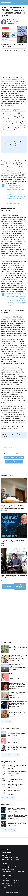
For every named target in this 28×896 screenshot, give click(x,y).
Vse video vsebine (7, 830)
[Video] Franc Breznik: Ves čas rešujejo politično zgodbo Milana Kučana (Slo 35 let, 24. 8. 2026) (18, 703)
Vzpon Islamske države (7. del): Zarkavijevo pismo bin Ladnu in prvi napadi (18, 666)
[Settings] (24, 51)
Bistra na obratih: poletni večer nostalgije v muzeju (17, 772)
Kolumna (6, 27)
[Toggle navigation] (20, 2)
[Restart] (2, 51)
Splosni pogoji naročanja (9, 882)
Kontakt (4, 887)
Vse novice (9, 462)
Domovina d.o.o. (6, 852)
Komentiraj (8, 586)
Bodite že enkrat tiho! (15, 674)
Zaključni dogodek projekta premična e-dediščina (15, 785)
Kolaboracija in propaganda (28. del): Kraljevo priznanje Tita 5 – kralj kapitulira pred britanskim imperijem (17, 746)
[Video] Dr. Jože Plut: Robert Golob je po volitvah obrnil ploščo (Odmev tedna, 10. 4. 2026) (13, 542)
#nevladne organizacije (7, 447)
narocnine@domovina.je (9, 868)
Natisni (7, 457)
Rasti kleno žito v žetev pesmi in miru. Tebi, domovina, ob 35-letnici (17, 766)
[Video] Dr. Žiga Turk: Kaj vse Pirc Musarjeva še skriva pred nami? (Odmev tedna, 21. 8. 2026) (17, 815)
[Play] (7, 51)
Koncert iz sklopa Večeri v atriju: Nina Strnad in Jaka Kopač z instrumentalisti (17, 778)
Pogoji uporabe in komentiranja (10, 880)
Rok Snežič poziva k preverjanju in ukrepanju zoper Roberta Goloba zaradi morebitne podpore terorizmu (18, 684)
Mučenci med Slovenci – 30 (15, 790)
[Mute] (17, 51)
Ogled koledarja (7, 798)
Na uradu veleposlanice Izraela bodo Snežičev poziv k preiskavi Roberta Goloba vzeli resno (18, 657)
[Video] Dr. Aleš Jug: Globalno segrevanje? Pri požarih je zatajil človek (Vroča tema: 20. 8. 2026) (17, 822)
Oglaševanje (5, 883)
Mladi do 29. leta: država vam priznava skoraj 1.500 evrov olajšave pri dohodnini (17, 712)
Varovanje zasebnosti (8, 878)
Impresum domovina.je (8, 885)
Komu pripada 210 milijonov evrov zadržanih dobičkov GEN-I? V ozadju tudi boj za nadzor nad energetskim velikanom (18, 647)
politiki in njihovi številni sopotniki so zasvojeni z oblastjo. (12, 79)
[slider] (12, 51)
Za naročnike (18, 462)
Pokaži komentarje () (20, 586)
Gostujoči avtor (11, 19)
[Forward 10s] (10, 51)
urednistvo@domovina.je (9, 866)
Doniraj (21, 457)
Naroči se (14, 457)
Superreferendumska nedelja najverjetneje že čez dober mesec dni (17, 694)
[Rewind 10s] (5, 51)
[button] (26, 2)
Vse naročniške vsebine (9, 755)
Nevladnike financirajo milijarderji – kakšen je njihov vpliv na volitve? (14, 576)
